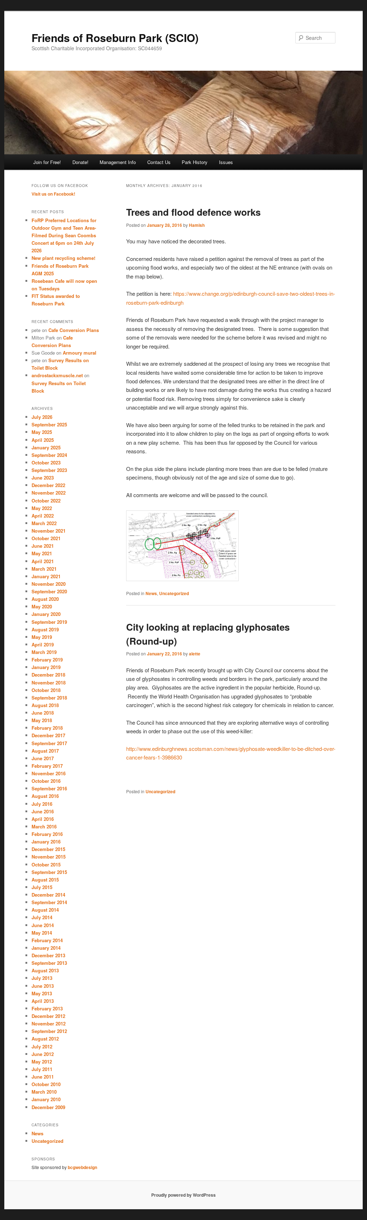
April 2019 (43, 644)
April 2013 (43, 1000)
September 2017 (49, 743)
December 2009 (48, 1107)
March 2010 (44, 1091)
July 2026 (42, 416)
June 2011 (43, 1076)
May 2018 (42, 720)
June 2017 (43, 758)
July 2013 (42, 977)
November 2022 (49, 492)
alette (194, 653)
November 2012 (49, 1023)
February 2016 (47, 834)
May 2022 (42, 508)
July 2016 (42, 803)
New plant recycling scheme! (63, 257)
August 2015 (45, 879)
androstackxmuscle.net (57, 375)
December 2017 (48, 735)
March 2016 (44, 826)
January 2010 (46, 1099)
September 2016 (49, 788)
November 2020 (49, 583)
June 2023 (43, 477)
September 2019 (49, 621)
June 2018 (43, 712)
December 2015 (48, 849)
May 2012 (42, 1061)
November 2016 (49, 773)
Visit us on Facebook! (53, 194)
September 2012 (49, 1031)
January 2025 (46, 447)
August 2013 (45, 970)
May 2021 (42, 553)
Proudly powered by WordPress (183, 1195)
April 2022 (43, 515)
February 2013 (47, 1008)
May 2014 (42, 932)
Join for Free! (47, 162)
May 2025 (42, 432)
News (151, 593)
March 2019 (44, 652)
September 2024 (49, 455)
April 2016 (43, 818)
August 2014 (45, 909)
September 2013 (49, 962)
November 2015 (49, 856)
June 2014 (43, 925)
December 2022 (48, 485)
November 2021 (49, 530)
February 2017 (47, 765)
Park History (195, 162)
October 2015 (46, 864)
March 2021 (44, 568)
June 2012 (43, 1054)
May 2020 (42, 606)
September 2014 (49, 902)
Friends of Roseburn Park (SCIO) (115, 37)
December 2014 (48, 894)
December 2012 (48, 1016)
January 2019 (46, 667)
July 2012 (42, 1046)
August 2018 (45, 705)
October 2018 (46, 690)
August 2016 (45, 796)
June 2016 (43, 811)
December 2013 (48, 955)
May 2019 (42, 637)
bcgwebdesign (82, 1167)
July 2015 (42, 887)
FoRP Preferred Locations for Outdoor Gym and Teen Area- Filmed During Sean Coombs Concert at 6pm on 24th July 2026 (64, 235)
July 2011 (42, 1069)
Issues (226, 162)
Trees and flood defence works (193, 212)
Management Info (118, 162)
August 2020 (45, 598)
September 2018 (49, 697)
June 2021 (43, 545)
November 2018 (49, 682)
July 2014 (42, 917)
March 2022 (44, 523)
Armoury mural (79, 352)
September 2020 (49, 591)
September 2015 (49, 872)
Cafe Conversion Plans (73, 330)
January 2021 (46, 576)
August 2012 (45, 1038)
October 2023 (46, 462)
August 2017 (45, 750)
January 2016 (46, 841)
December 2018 (48, 674)
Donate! (80, 162)
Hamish (197, 225)
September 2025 (49, 424)
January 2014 (46, 947)
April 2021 (43, 561)
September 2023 (49, 470)
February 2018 (47, 727)
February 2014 (47, 940)
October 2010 (46, 1084)
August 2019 (45, 629)
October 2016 (46, 780)
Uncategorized (174, 593)
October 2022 (46, 500)
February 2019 (47, 659)
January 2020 (46, 614)
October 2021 (46, 538)
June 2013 (43, 985)
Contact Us (159, 162)
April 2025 (43, 439)
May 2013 (42, 993)
